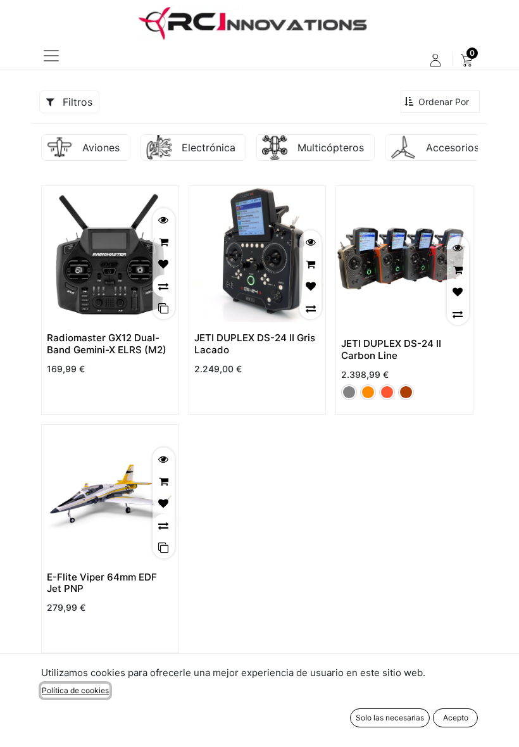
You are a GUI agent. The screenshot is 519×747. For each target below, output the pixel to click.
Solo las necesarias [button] (390, 717)
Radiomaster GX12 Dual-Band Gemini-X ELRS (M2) (106, 343)
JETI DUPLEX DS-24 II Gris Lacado (254, 343)
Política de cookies (75, 690)
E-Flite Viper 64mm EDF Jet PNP (102, 582)
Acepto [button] (455, 717)
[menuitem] (467, 60)
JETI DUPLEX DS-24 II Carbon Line (391, 349)
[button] (440, 101)
